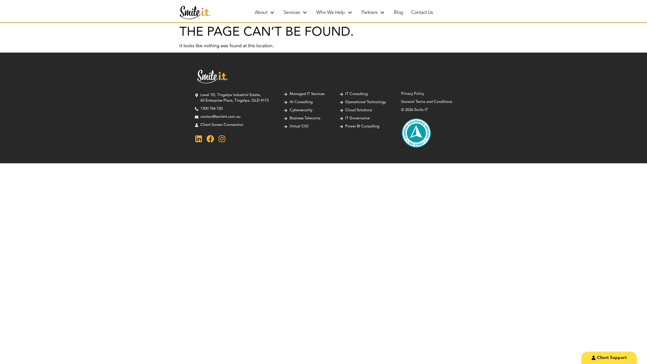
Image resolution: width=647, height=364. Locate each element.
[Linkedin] (198, 139)
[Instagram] (222, 139)
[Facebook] (210, 139)
